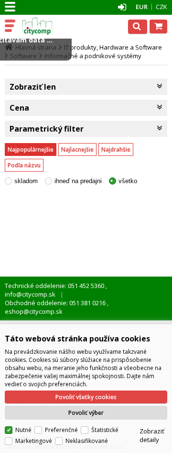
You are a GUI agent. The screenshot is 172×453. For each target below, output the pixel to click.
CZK (161, 6)
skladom (26, 181)
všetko (127, 181)
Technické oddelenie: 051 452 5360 (55, 285)
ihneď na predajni (78, 181)
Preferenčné (61, 430)
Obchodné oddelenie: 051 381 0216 (56, 303)
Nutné (23, 430)
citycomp (48, 26)
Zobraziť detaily (152, 435)
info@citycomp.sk (30, 294)
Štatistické (104, 430)
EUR (142, 6)
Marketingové (33, 441)
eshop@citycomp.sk (34, 311)
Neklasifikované (86, 441)
